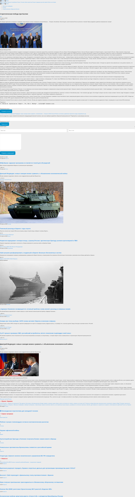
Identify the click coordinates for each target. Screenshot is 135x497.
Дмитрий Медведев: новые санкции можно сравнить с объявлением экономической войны (33, 173)
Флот (8, 462)
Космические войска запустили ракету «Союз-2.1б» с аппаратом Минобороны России (31, 496)
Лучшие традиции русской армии (40, 2)
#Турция (9, 327)
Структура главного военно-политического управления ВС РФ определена (27, 456)
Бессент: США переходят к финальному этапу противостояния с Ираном (26, 475)
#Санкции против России (5, 179)
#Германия (2, 234)
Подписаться (5, 124)
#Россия (14, 246)
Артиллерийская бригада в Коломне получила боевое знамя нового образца (28, 439)
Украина (9, 2)
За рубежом (14, 2)
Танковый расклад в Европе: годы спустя (15, 228)
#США (11, 258)
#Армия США (3, 258)
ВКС (10, 462)
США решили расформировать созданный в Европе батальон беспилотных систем (30, 253)
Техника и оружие (15, 462)
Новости (2, 2)
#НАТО (8, 258)
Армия (5, 2)
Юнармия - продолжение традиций (33, 462)
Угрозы (18, 2)
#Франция (11, 234)
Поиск (7, 0)
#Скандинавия (19, 246)
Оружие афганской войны (9, 430)
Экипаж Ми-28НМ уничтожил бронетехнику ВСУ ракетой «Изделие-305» (26, 489)
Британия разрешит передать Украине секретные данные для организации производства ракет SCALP (37, 468)
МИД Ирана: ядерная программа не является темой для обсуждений (25, 163)
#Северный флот (8, 315)
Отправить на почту (6, 111)
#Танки (7, 234)
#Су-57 (5, 339)
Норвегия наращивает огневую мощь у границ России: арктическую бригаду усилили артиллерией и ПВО (38, 240)
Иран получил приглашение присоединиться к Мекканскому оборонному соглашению (31, 482)
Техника (22, 2)
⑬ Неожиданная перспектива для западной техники (19, 411)
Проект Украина (7, 401)
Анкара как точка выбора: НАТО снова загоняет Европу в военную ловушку (27, 321)
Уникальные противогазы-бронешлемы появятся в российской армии (26, 447)
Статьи (6, 169)
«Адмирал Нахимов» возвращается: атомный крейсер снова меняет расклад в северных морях (35, 309)
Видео (2, 0)
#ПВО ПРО (8, 246)
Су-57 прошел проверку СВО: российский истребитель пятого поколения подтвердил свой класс (35, 333)
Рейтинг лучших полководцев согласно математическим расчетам (24, 422)
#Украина (15, 258)
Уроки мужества (28, 2)
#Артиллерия (3, 246)
